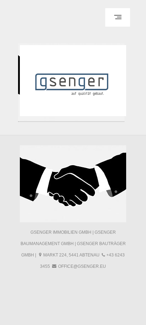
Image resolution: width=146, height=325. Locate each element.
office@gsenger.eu (82, 266)
